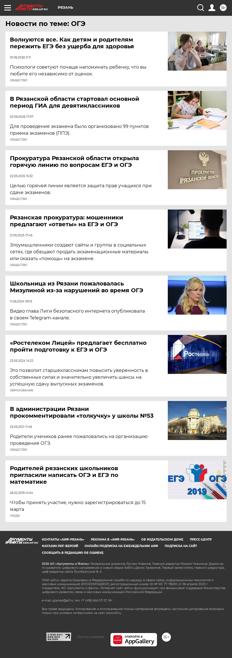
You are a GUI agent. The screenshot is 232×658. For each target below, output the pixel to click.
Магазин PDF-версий (60, 546)
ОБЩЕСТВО (18, 80)
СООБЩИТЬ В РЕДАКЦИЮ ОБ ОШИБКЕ (73, 553)
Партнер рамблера (90, 637)
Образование (21, 390)
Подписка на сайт (181, 546)
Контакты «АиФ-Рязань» (63, 539)
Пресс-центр (201, 539)
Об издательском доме (162, 539)
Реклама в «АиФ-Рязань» (113, 539)
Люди (15, 516)
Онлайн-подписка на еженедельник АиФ (121, 546)
